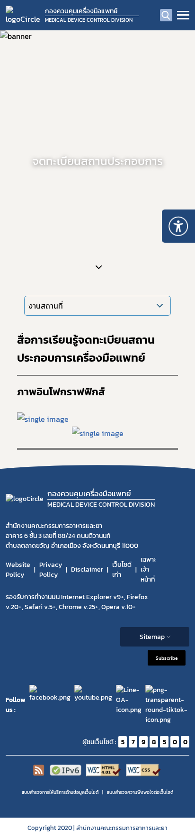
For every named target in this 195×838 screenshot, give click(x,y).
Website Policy (18, 570)
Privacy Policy (50, 570)
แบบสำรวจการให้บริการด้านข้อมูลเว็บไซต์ (60, 792)
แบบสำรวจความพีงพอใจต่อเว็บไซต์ (140, 792)
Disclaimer (87, 569)
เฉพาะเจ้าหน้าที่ (148, 569)
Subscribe (166, 658)
